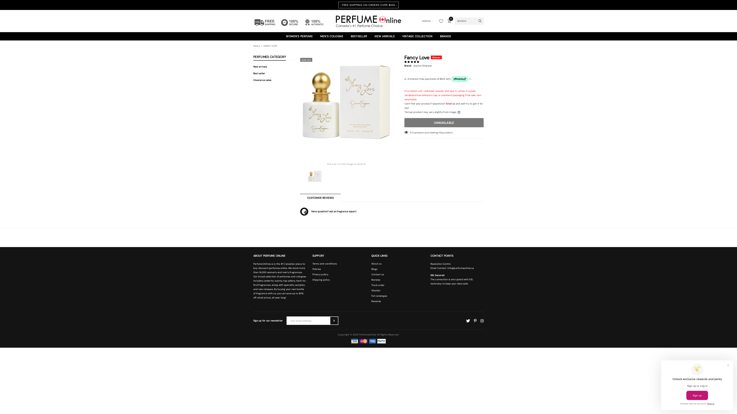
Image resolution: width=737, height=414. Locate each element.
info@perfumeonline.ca (461, 268)
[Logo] (368, 20)
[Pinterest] (475, 321)
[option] (346, 102)
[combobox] (465, 20)
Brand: (407, 65)
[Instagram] (482, 321)
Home (256, 46)
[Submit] (334, 320)
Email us (450, 103)
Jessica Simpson (422, 65)
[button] (412, 61)
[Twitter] (468, 321)
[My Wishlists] (440, 21)
